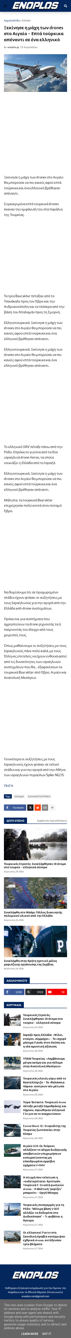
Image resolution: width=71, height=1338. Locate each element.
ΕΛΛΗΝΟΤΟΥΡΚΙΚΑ (39, 796)
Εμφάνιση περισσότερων (52, 820)
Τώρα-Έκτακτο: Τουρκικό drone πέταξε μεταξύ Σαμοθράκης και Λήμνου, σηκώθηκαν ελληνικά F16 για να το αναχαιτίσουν (44, 1107)
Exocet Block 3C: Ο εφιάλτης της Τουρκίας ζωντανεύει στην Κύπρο (44, 1129)
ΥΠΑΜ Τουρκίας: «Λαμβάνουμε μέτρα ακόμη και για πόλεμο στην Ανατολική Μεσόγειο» (44, 1062)
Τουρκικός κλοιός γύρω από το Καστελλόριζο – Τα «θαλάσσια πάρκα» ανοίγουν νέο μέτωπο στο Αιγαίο (44, 1084)
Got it (46, 1333)
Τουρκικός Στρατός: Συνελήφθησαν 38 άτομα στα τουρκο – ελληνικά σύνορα (35, 865)
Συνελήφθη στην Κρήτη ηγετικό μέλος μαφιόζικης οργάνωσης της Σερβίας (30, 962)
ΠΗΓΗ (8, 786)
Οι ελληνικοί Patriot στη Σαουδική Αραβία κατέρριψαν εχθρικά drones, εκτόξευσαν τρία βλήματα (44, 1238)
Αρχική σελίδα (12, 20)
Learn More (29, 1333)
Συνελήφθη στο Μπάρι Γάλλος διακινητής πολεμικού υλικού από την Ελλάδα (33, 914)
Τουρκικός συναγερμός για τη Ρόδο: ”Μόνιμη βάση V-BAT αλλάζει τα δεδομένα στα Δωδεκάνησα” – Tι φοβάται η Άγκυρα (43, 1212)
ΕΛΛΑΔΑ (26, 20)
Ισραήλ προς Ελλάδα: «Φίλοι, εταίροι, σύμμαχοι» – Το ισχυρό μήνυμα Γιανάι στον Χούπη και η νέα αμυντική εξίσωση (44, 1040)
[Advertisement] (35, 134)
